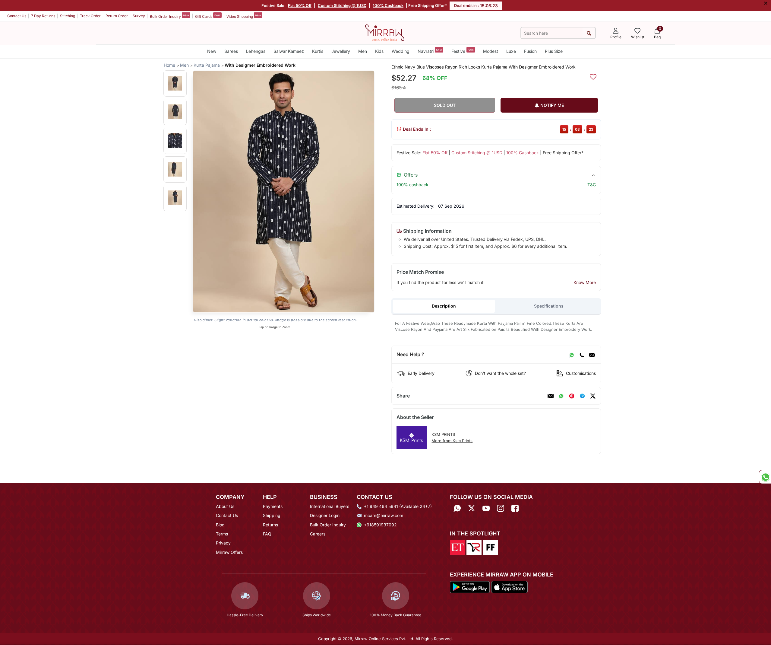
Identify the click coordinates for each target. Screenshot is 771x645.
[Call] (581, 355)
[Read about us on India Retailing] (474, 547)
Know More (585, 282)
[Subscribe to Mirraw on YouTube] (486, 508)
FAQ (267, 533)
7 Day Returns (43, 16)
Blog (220, 524)
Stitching (67, 16)
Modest (490, 51)
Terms (222, 533)
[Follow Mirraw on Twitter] (471, 508)
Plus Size (554, 51)
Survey (139, 16)
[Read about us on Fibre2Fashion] (490, 547)
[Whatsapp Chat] (765, 477)
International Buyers (329, 506)
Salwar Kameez (288, 51)
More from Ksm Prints (451, 440)
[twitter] (593, 396)
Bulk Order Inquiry (169, 16)
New (211, 51)
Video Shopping (243, 16)
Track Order (90, 16)
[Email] (592, 355)
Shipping (271, 515)
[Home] (384, 32)
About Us (225, 506)
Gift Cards (207, 16)
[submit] (589, 33)
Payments (273, 506)
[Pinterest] (572, 396)
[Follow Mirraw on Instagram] (500, 508)
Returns (270, 524)
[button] (175, 83)
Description (444, 305)
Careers (317, 533)
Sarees (231, 51)
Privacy (223, 542)
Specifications (549, 305)
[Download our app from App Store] (509, 586)
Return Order (117, 16)
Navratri (430, 51)
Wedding (400, 51)
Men (362, 51)
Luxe (511, 51)
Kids (379, 51)
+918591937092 (380, 524)
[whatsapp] (561, 396)
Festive (462, 51)
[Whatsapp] (457, 508)
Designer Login (325, 515)
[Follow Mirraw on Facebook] (515, 508)
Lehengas (255, 51)
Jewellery (340, 51)
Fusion (530, 51)
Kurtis (317, 51)
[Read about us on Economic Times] (457, 547)
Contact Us (16, 16)
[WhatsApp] (572, 355)
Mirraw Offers (229, 552)
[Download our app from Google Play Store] (470, 586)
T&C (591, 184)
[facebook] (582, 396)
